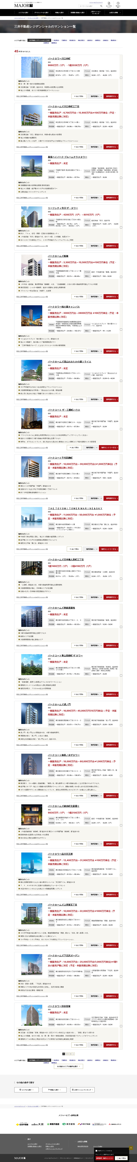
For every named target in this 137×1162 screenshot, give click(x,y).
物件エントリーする (108, 447)
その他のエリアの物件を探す (67, 1066)
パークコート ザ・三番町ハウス (64, 410)
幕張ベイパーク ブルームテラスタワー (67, 157)
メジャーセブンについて (96, 2)
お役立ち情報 (113, 12)
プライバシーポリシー (66, 1158)
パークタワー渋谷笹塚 (59, 1006)
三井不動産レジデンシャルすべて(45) (39, 40)
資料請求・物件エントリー (104, 1158)
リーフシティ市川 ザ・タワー (63, 208)
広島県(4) (46, 43)
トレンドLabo (97, 1146)
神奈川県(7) (81, 40)
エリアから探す (23, 12)
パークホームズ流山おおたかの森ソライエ (69, 361)
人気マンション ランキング (96, 12)
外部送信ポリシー (78, 1158)
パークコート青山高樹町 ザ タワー (65, 655)
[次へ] (73, 1054)
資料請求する (111, 96)
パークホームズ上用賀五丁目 (62, 904)
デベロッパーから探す (42, 12)
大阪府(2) (89, 40)
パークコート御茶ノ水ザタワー (64, 755)
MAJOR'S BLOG (83, 1146)
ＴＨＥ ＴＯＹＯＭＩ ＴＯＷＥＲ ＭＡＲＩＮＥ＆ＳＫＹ (75, 508)
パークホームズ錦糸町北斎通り (63, 806)
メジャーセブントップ (19, 18)
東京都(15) (73, 40)
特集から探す (59, 12)
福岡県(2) (54, 43)
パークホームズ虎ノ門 (59, 704)
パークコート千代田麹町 (60, 457)
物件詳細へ (95, 96)
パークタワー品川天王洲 (60, 854)
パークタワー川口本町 (59, 58)
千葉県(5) (64, 40)
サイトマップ (89, 1158)
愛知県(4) (113, 40)
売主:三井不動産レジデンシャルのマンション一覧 (32, 96)
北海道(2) (105, 40)
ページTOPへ (131, 1148)
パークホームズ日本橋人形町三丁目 (66, 559)
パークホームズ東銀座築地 (61, 607)
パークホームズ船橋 (58, 256)
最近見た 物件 (118, 6)
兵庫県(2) (97, 40)
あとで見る (122, 1158)
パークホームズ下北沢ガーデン (64, 955)
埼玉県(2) (56, 40)
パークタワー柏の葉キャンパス (64, 306)
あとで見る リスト (109, 6)
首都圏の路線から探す (78, 12)
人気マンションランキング (82, 1090)
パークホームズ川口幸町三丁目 (63, 106)
